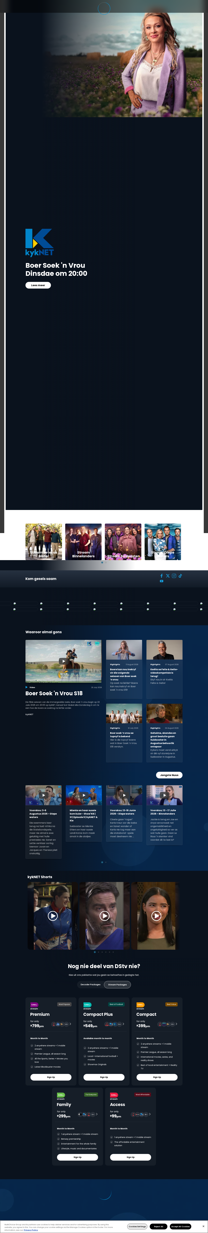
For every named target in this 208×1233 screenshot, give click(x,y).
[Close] (203, 1226)
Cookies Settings (137, 1226)
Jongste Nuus (169, 775)
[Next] (177, 916)
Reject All (158, 1226)
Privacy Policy (31, 1230)
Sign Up (51, 1077)
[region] (104, 1226)
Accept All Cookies (180, 1226)
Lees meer (38, 289)
